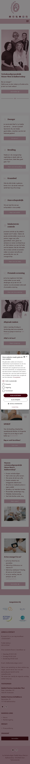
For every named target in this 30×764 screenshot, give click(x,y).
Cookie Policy (15, 407)
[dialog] (15, 382)
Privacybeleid (16, 377)
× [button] (26, 356)
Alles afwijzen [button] (15, 399)
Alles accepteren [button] (15, 395)
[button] (15, 404)
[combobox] (24, 357)
